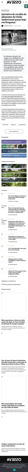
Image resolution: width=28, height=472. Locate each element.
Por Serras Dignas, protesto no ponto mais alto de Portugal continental (17, 197)
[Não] (26, 467)
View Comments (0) (14, 131)
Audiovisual (5, 124)
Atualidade (5, 10)
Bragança (13, 124)
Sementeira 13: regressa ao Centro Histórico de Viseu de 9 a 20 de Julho (17, 238)
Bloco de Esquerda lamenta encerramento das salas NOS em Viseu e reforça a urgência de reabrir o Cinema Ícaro (16, 210)
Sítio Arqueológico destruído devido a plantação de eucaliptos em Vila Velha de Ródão (13, 405)
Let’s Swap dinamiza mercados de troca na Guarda (17, 249)
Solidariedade (22, 124)
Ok (14, 469)
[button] (26, 6)
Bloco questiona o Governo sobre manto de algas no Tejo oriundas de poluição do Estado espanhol (13, 322)
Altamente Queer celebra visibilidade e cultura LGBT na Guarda (17, 260)
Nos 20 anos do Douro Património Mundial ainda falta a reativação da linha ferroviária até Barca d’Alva (13, 362)
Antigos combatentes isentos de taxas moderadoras (12, 445)
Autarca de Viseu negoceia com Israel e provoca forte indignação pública (17, 272)
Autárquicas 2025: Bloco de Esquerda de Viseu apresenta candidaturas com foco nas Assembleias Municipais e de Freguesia (16, 224)
